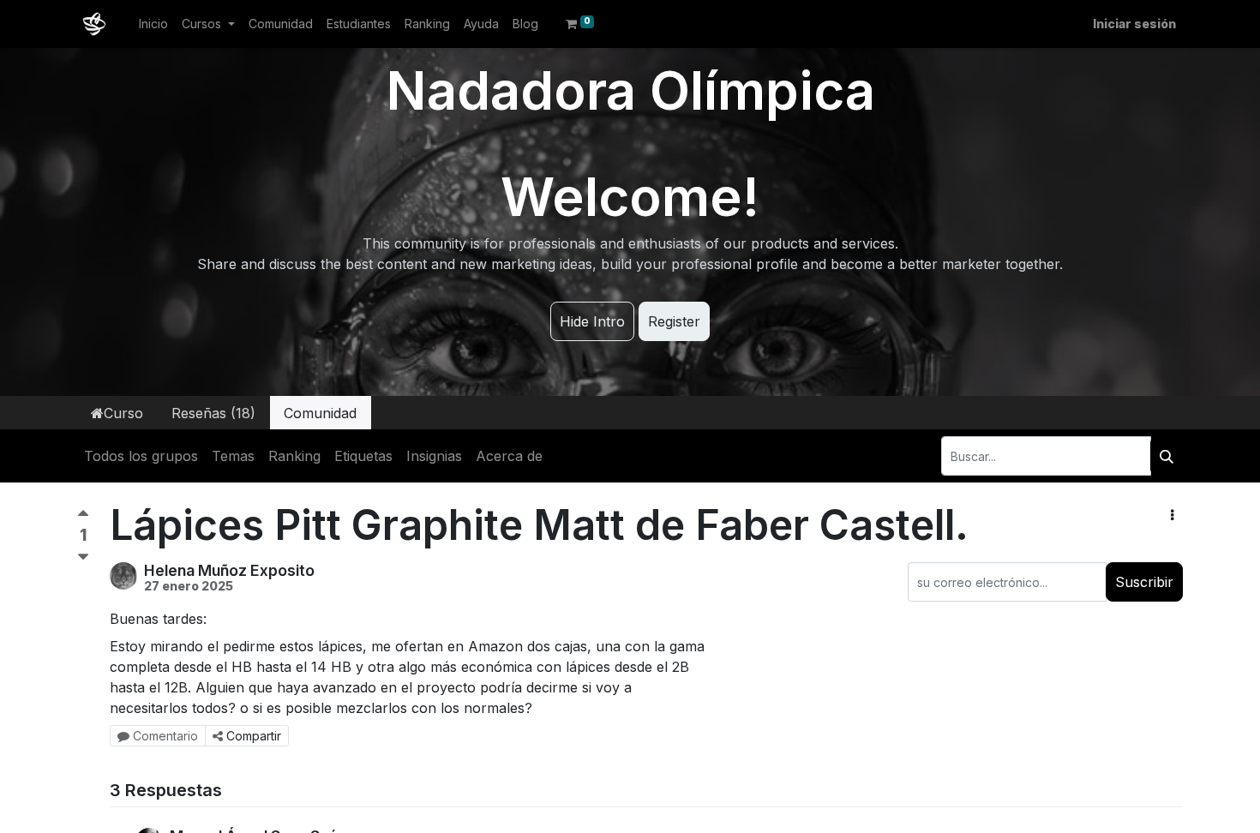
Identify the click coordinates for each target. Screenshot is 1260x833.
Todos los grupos (141, 455)
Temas (233, 455)
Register (674, 321)
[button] (1172, 515)
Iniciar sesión (1134, 23)
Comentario (165, 735)
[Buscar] (1166, 456)
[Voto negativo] (83, 557)
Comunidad (320, 413)
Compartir (253, 735)
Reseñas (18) (213, 413)
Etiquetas (363, 455)
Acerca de (509, 455)
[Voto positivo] (83, 517)
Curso (123, 413)
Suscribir (1144, 581)
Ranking (294, 455)
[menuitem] (153, 23)
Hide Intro (592, 321)
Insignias (434, 455)
